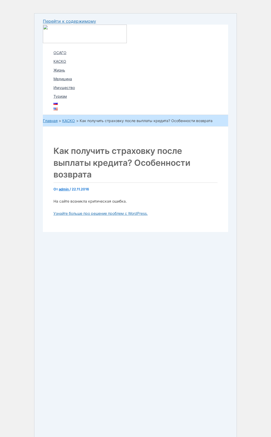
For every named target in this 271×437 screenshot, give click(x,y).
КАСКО (59, 61)
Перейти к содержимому (69, 21)
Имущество (64, 87)
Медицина (62, 79)
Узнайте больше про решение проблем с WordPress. (100, 213)
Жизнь (59, 70)
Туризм (60, 96)
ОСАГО (59, 52)
